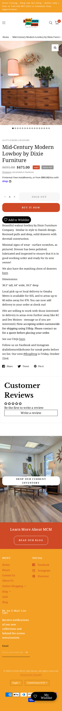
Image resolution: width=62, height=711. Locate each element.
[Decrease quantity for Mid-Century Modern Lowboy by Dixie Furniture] (5, 196)
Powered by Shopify (31, 674)
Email (5, 645)
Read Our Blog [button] (31, 540)
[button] (31, 480)
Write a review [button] (31, 413)
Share (10, 366)
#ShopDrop (30, 354)
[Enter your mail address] (26, 652)
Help (5, 591)
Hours (6, 570)
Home (6, 37)
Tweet (26, 366)
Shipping (6, 172)
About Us (8, 580)
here (5, 273)
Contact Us (8, 575)
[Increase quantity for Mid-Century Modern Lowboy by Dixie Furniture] (14, 196)
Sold (5, 596)
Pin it (41, 366)
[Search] (51, 22)
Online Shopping (12, 586)
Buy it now (31, 207)
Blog (5, 602)
